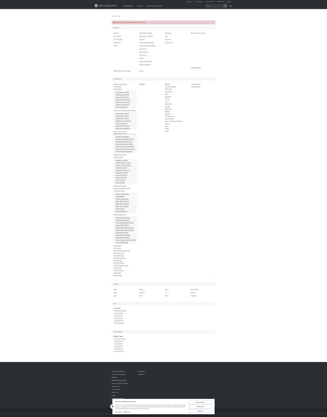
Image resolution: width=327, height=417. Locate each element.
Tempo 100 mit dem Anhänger (147, 45)
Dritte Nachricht (118, 315)
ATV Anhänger (117, 86)
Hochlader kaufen (118, 157)
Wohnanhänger (118, 275)
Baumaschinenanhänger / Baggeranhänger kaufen (120, 132)
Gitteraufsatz (168, 103)
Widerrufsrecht (169, 42)
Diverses (167, 99)
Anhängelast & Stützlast (145, 33)
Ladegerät (167, 113)
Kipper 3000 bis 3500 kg (122, 204)
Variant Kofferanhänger (122, 242)
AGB (166, 36)
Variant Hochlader (120, 180)
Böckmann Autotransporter (123, 102)
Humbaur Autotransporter (122, 104)
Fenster (167, 101)
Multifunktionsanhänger (120, 258)
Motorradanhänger (119, 255)
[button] (230, 6)
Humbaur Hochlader (121, 177)
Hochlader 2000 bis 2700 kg (123, 162)
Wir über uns (142, 55)
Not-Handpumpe (169, 116)
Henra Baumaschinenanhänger (124, 151)
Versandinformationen (145, 64)
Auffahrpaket (168, 89)
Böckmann (142, 292)
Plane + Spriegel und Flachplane (173, 121)
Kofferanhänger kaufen (120, 214)
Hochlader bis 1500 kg (122, 160)
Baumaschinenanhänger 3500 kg (125, 139)
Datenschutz (126, 411)
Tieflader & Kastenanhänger (121, 265)
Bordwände (168, 96)
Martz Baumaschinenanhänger (124, 141)
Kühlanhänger (117, 248)
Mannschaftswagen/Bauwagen (122, 250)
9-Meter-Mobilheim (196, 67)
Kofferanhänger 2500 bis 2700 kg (125, 227)
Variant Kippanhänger (121, 211)
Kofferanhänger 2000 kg (122, 225)
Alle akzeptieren (200, 402)
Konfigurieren (200, 406)
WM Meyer (194, 295)
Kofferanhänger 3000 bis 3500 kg (125, 230)
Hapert (115, 289)
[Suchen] (225, 6)
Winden (167, 131)
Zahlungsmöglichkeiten (145, 61)
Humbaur (193, 292)
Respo (141, 295)
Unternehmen (220, 1)
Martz (115, 295)
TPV (166, 292)
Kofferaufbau (168, 108)
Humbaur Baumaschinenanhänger (125, 146)
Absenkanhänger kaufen (120, 84)
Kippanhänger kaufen (119, 190)
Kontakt (229, 1)
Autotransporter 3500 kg (122, 97)
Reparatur (189, 1)
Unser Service (199, 1)
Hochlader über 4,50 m (122, 172)
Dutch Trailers (194, 289)
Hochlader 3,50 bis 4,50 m (123, 170)
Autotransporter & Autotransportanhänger (125, 110)
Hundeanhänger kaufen (120, 185)
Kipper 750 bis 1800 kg (122, 206)
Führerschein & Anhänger (146, 36)
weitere (141, 289)
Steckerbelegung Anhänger (146, 42)
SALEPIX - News (118, 336)
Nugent (115, 292)
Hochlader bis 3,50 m (121, 167)
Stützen (167, 128)
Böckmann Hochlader (121, 175)
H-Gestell (167, 106)
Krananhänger (117, 245)
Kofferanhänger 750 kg (122, 232)
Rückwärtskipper (120, 208)
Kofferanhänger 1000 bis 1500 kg (125, 222)
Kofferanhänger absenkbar (123, 235)
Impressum (118, 411)
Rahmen (167, 123)
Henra (166, 289)
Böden (166, 94)
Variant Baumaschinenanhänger (124, 144)
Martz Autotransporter (121, 107)
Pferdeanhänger (118, 260)
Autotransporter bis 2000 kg (123, 99)
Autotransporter (118, 89)
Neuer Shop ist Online (120, 310)
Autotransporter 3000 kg (122, 94)
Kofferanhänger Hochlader (123, 237)
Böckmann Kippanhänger (122, 194)
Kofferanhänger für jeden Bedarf (122, 70)
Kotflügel (167, 111)
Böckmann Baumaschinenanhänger (125, 149)
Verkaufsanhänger (118, 270)
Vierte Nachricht (118, 318)
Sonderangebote (195, 86)
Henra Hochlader (120, 182)
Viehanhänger (117, 273)
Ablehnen (200, 411)
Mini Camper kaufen (119, 253)
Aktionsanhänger (195, 84)
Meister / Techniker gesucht (154, 6)
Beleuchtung (168, 91)
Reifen (166, 126)
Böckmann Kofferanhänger (123, 217)
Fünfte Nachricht (118, 320)
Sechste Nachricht (119, 323)
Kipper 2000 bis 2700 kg (122, 201)
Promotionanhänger (119, 263)
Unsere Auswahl (209, 1)
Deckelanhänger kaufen (120, 154)
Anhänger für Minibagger (122, 136)
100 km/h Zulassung (170, 86)
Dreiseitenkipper (120, 196)
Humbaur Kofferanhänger (122, 220)
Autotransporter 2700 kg (122, 92)
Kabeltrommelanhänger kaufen (122, 188)
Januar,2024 (117, 308)
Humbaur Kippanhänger (122, 199)
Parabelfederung (169, 118)
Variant (167, 295)
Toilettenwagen (118, 268)
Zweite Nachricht (118, 313)
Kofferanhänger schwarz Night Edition (126, 240)
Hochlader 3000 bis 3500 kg (123, 165)
